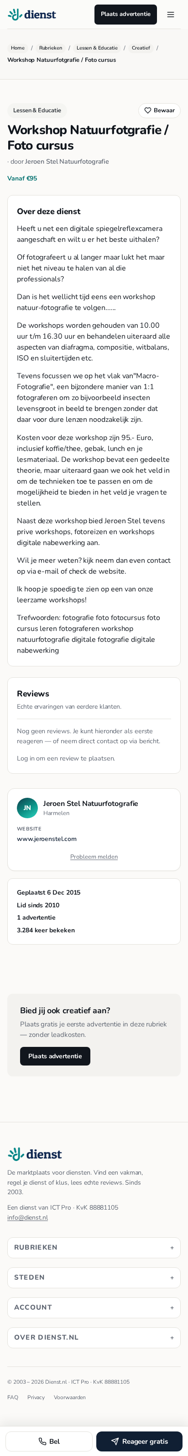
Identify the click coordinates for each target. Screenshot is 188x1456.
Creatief (141, 48)
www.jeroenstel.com (47, 839)
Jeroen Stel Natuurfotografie (67, 161)
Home (18, 48)
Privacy (36, 1397)
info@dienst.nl (27, 1217)
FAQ (12, 1397)
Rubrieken (50, 48)
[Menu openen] (171, 15)
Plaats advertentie (126, 14)
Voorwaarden (70, 1397)
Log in (26, 758)
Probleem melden (94, 857)
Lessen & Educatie (97, 48)
